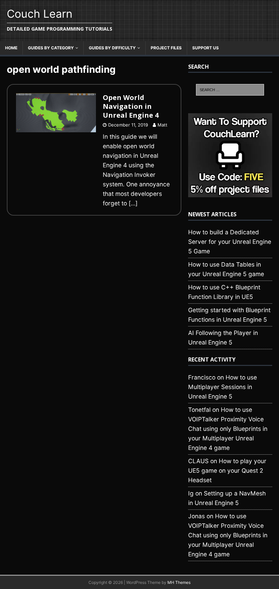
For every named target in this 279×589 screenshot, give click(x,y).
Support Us (205, 47)
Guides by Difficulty (112, 47)
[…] (133, 203)
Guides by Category (51, 47)
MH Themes (179, 582)
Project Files (166, 47)
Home (11, 47)
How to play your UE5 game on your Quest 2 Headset (227, 470)
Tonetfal (199, 409)
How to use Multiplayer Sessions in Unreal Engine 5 (222, 387)
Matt (162, 125)
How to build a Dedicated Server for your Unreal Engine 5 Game (229, 242)
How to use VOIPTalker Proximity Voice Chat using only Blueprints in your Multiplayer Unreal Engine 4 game (227, 428)
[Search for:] (230, 90)
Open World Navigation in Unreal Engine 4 (131, 106)
